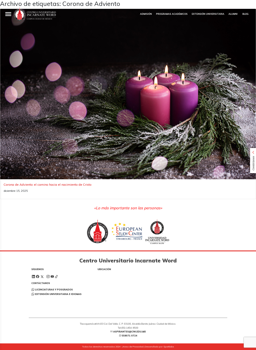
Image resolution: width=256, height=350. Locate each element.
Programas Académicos (172, 14)
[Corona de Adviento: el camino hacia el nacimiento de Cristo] (128, 94)
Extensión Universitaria (208, 14)
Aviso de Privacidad (133, 346)
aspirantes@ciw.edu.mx (129, 331)
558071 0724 (129, 335)
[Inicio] (35, 14)
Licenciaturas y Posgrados (54, 289)
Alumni (233, 14)
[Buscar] (235, 4)
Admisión (146, 14)
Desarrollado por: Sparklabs (159, 346)
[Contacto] (246, 4)
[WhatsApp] (240, 4)
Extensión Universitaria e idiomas (58, 294)
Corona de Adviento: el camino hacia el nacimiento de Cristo (47, 185)
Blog (245, 14)
